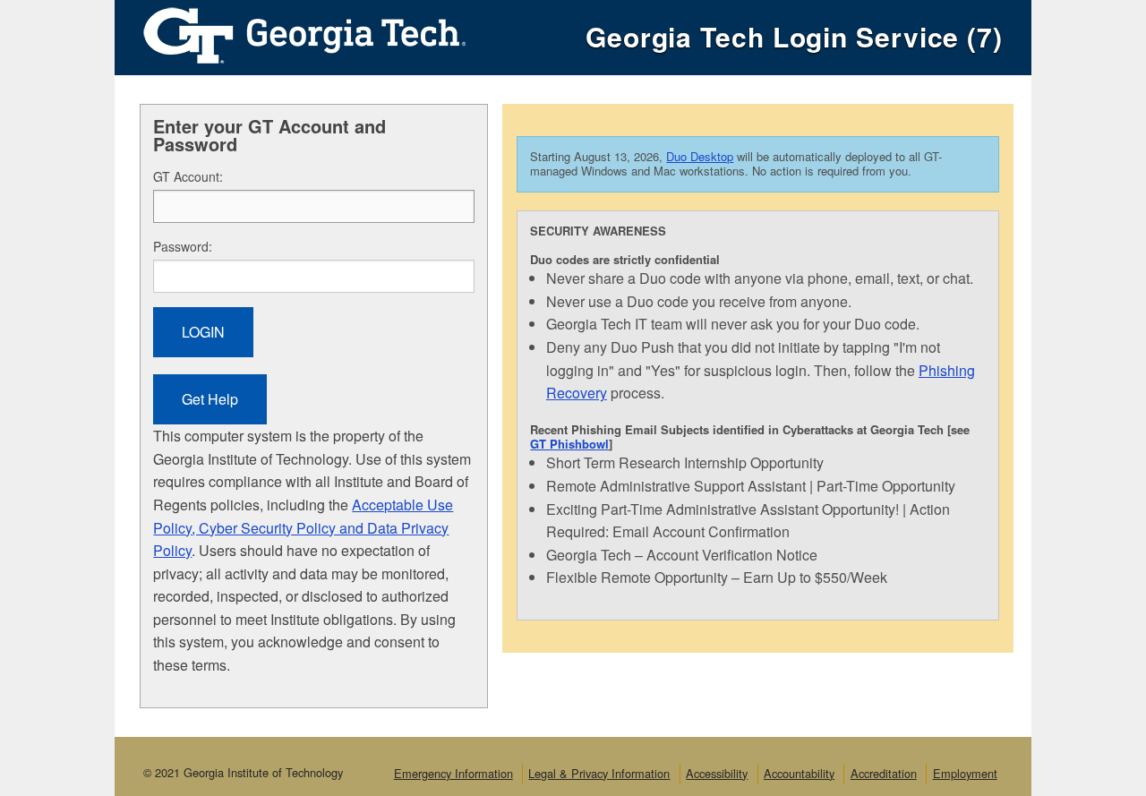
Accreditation (884, 773)
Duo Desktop (699, 156)
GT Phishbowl (569, 443)
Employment (965, 773)
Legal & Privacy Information (599, 773)
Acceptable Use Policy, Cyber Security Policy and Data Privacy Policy (303, 527)
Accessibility (717, 773)
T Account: (188, 176)
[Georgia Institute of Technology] (290, 31)
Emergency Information (453, 773)
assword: (182, 246)
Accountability (799, 773)
